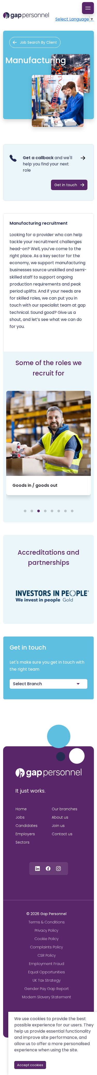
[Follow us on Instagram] (58, 868)
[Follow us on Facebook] (48, 868)
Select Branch (27, 684)
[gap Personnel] (26, 15)
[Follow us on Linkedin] (37, 868)
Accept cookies (30, 1065)
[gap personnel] (48, 773)
